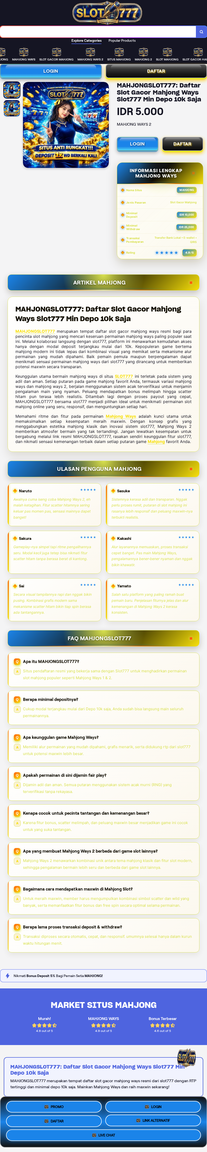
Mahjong (156, 441)
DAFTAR (182, 143)
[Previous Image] (27, 126)
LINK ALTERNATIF (156, 1120)
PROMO (57, 1106)
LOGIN (50, 71)
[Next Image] (105, 126)
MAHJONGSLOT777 (35, 331)
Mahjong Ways (121, 416)
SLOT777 (124, 376)
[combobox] (98, 31)
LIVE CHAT (106, 1135)
